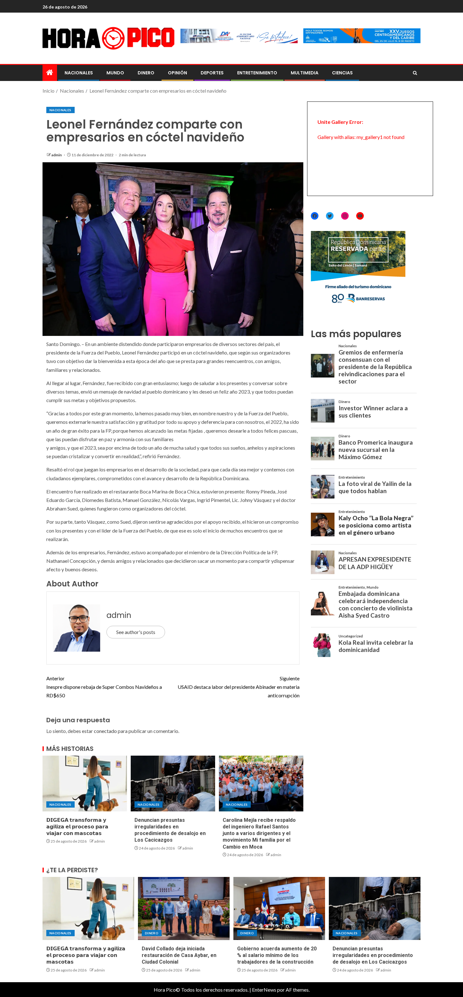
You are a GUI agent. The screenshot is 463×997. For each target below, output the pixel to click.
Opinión (177, 73)
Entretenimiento (257, 73)
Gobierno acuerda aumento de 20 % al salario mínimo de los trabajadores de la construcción (277, 955)
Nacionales (79, 73)
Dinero (146, 73)
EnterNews (264, 990)
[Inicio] (49, 72)
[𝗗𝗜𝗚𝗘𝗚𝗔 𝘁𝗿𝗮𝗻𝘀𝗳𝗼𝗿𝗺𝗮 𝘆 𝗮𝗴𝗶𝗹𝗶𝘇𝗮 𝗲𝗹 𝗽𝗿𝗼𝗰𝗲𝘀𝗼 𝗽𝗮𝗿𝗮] (85, 783)
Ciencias (342, 73)
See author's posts (135, 632)
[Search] (415, 73)
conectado (105, 731)
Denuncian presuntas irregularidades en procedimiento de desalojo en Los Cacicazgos (373, 955)
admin (56, 155)
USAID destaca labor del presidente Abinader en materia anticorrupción (239, 686)
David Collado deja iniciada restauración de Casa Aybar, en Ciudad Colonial (179, 955)
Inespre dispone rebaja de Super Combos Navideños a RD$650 (104, 686)
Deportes (212, 73)
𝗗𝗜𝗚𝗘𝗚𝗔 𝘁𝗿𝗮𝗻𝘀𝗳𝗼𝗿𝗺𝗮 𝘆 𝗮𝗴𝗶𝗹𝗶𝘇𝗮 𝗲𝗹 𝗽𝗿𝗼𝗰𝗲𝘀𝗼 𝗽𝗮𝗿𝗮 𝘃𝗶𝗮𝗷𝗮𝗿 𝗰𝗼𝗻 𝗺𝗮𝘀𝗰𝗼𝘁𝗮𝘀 (77, 827)
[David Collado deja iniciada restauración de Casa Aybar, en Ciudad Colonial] (184, 908)
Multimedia (304, 73)
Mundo (115, 73)
